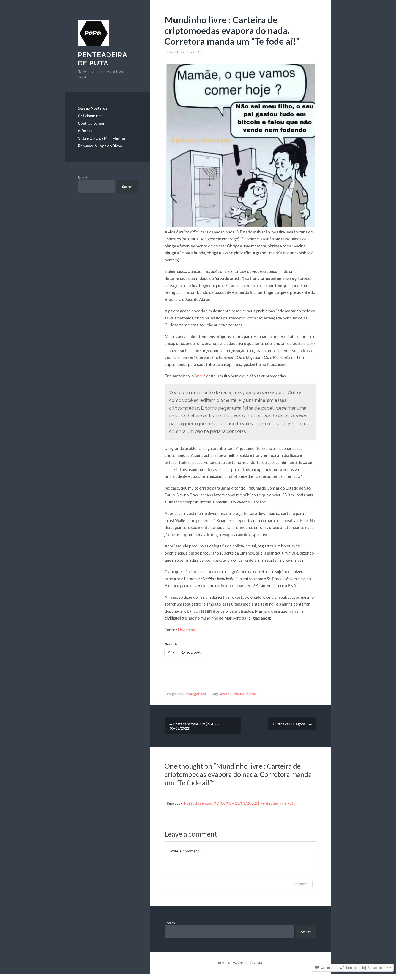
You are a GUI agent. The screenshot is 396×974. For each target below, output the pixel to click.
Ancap (224, 694)
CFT (201, 52)
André (200, 375)
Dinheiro (237, 694)
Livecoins (186, 629)
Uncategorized (194, 694)
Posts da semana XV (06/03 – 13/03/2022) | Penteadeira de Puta (239, 803)
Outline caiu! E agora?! (292, 724)
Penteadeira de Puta (102, 59)
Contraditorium (91, 123)
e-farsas (85, 130)
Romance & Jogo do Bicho (100, 145)
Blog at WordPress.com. (240, 963)
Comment (300, 884)
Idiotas (251, 694)
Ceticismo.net (90, 115)
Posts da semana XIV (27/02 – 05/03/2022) (194, 726)
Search (83, 178)
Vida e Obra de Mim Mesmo (101, 138)
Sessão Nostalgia (93, 108)
